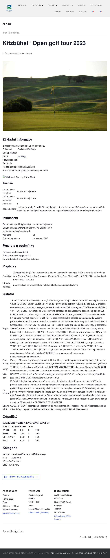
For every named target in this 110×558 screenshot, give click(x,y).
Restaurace (67, 5)
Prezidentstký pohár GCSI (92, 537)
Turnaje (81, 5)
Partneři (70, 11)
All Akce (7, 23)
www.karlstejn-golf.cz (11, 513)
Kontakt (83, 11)
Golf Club (36, 5)
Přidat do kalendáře (21, 476)
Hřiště (21, 5)
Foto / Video (96, 5)
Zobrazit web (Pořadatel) (39, 512)
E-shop (57, 11)
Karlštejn (22, 156)
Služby (51, 5)
